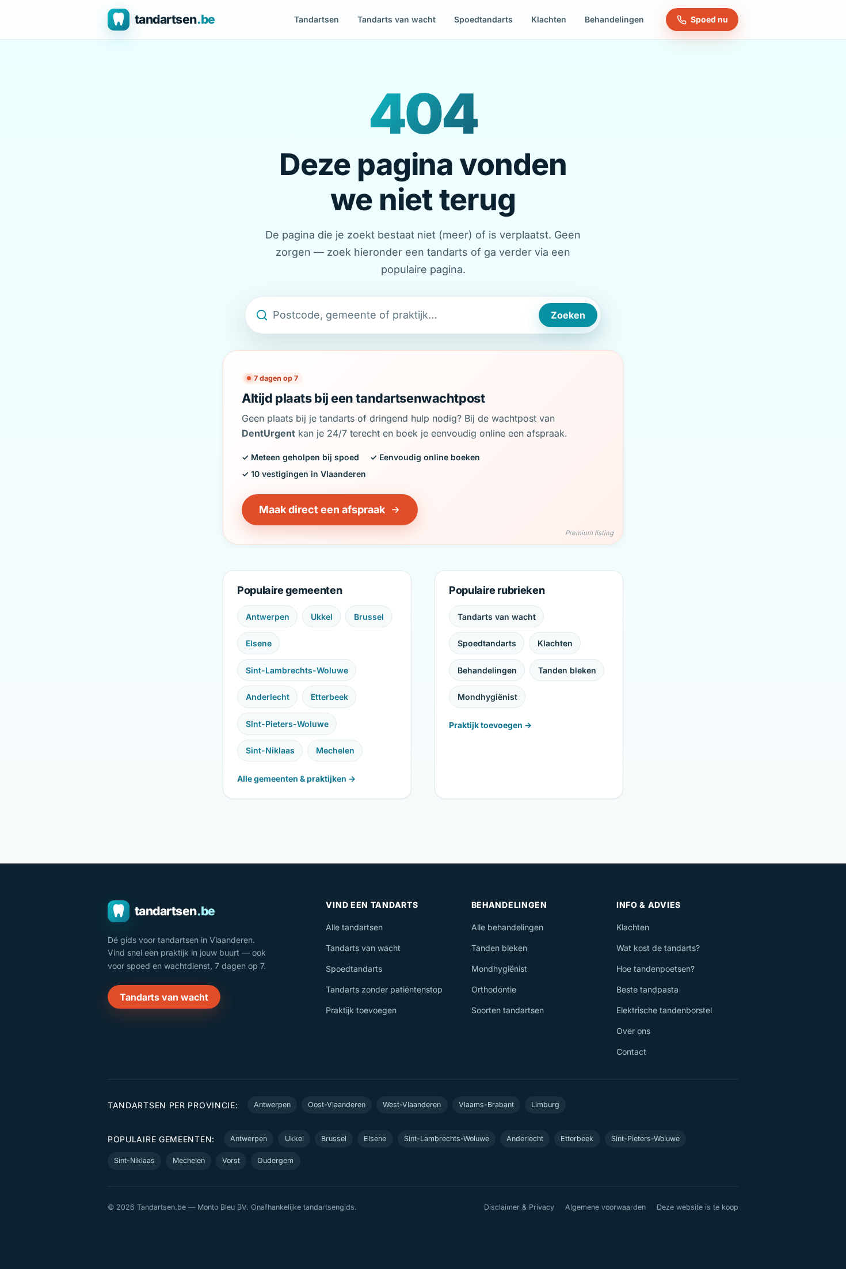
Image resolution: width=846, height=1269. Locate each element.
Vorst (231, 1160)
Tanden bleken (567, 670)
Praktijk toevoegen (361, 1010)
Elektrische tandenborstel (664, 1010)
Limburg (545, 1104)
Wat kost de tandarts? (658, 948)
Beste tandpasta (647, 989)
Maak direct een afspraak (322, 509)
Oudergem (275, 1160)
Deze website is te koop (697, 1207)
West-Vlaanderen (412, 1104)
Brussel (369, 617)
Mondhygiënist (487, 697)
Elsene (259, 643)
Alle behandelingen (507, 927)
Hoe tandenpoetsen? (655, 968)
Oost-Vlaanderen (336, 1104)
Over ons (633, 1031)
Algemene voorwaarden (605, 1207)
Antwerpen (267, 617)
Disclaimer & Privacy (519, 1207)
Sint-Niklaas (270, 750)
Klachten (548, 19)
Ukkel (322, 617)
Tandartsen (316, 19)
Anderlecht (267, 697)
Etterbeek (329, 697)
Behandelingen (614, 19)
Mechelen (335, 750)
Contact (631, 1051)
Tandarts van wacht (396, 19)
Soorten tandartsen (507, 1010)
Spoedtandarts (483, 19)
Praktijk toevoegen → (490, 725)
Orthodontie (493, 989)
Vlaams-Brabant (486, 1104)
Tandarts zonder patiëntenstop (384, 989)
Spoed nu (709, 19)
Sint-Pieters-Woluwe (287, 724)
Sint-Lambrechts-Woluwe (297, 670)
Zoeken (568, 315)
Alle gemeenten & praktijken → (296, 778)
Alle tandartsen (354, 927)
